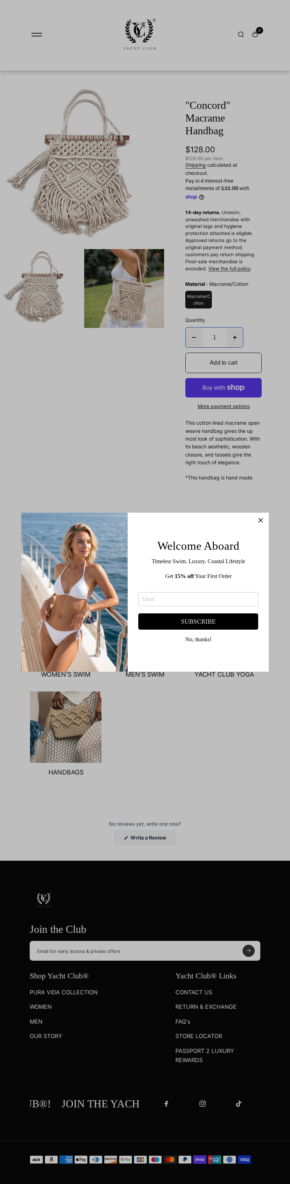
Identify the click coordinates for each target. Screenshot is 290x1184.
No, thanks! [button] (198, 639)
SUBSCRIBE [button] (198, 621)
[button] (260, 521)
